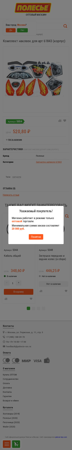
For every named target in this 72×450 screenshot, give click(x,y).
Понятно (36, 236)
